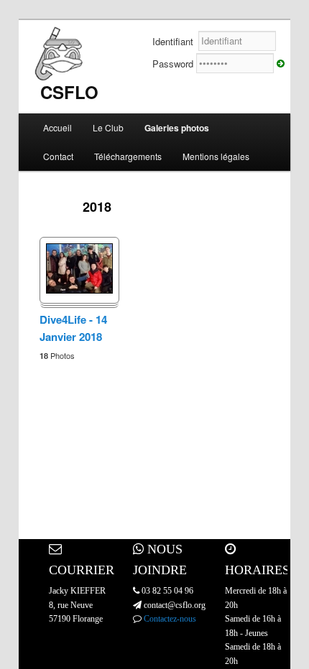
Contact (58, 156)
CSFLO (69, 92)
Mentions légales (216, 156)
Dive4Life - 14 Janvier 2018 (73, 328)
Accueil (57, 127)
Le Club (108, 127)
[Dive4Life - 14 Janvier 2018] (79, 289)
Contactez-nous (170, 619)
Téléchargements (128, 156)
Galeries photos (176, 127)
